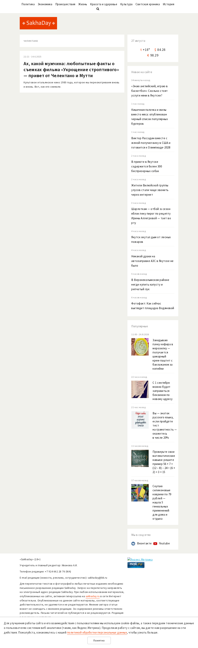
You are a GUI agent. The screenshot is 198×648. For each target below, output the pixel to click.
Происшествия (65, 4)
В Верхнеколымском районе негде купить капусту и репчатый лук (150, 284)
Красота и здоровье (103, 4)
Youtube (164, 543)
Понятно (99, 640)
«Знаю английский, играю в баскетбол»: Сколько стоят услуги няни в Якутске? (149, 90)
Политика (28, 4)
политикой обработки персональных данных (97, 632)
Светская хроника (148, 4)
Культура (126, 4)
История (168, 4)
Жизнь (82, 4)
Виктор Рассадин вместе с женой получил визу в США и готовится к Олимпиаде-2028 (150, 142)
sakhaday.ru (93, 596)
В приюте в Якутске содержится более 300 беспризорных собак (146, 166)
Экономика (45, 4)
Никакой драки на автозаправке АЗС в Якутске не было (152, 260)
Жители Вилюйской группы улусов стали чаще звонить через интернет (150, 189)
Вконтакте (144, 543)
